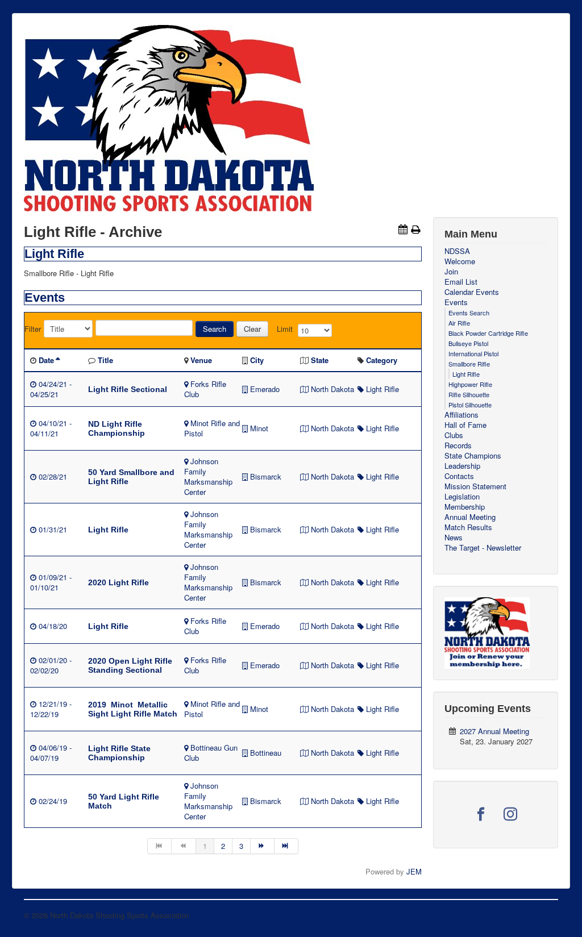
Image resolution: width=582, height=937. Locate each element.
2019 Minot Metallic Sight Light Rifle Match (132, 709)
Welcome (459, 261)
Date (46, 360)
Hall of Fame (465, 425)
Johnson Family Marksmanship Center (208, 476)
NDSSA (457, 251)
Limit (285, 329)
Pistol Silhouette (470, 404)
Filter (32, 329)
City (257, 360)
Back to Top (538, 915)
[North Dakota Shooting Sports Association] (487, 631)
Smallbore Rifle (469, 363)
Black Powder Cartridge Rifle (488, 333)
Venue (201, 360)
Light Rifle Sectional (127, 389)
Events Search (468, 312)
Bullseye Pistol (468, 343)
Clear (252, 328)
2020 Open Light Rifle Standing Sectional (130, 665)
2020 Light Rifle (118, 582)
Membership (464, 507)
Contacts (459, 476)
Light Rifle (382, 389)
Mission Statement (475, 486)
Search (214, 328)
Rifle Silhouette (468, 394)
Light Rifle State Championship (119, 753)
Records (458, 445)
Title (105, 360)
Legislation (462, 497)
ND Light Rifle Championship (116, 428)
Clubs (453, 435)
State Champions (472, 456)
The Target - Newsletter (482, 548)
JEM (414, 871)
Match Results (468, 527)
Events (456, 302)
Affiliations (461, 415)
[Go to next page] (263, 846)
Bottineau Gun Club (211, 752)
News (453, 537)
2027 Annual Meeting (494, 731)
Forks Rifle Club (205, 388)
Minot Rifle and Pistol (212, 428)
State (320, 360)
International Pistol (473, 353)
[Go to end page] (286, 846)
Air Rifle (459, 322)
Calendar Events (471, 292)
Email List (460, 282)
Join (451, 271)
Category (381, 360)
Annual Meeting (470, 517)
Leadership (462, 466)
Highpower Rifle (470, 384)
